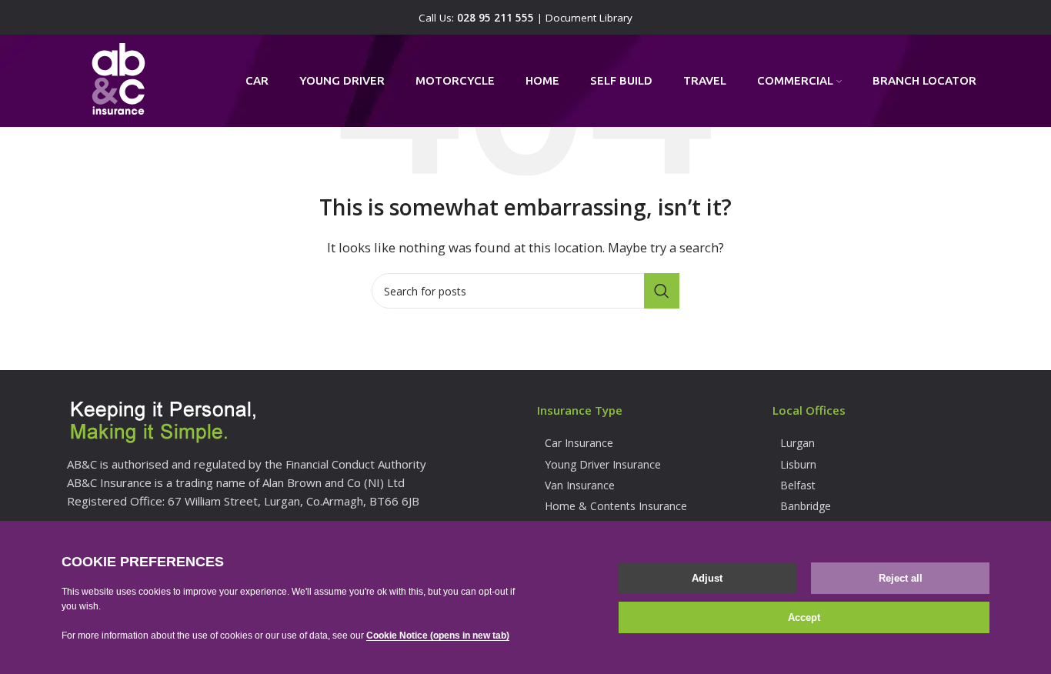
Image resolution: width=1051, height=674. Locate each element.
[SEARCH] (661, 291)
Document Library (589, 18)
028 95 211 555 (495, 18)
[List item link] (643, 443)
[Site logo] (118, 79)
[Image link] (163, 422)
